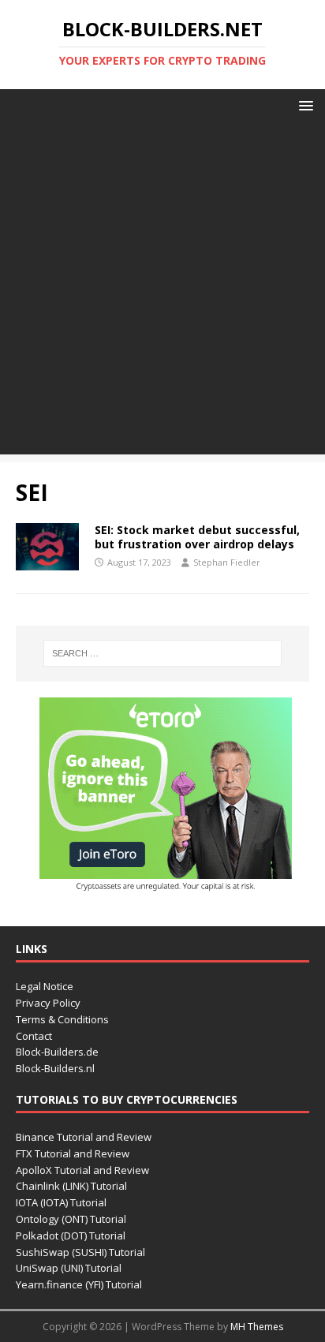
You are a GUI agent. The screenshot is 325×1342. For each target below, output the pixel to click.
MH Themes (256, 1326)
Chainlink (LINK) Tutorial (71, 1186)
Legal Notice (44, 986)
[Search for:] (163, 653)
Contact (34, 1036)
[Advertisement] (162, 291)
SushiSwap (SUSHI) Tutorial (80, 1252)
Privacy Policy (48, 1003)
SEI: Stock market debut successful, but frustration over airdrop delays (197, 536)
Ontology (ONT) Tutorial (71, 1219)
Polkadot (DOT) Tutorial (70, 1235)
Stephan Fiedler (226, 562)
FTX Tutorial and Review (72, 1153)
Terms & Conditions (62, 1019)
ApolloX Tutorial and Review (82, 1170)
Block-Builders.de (57, 1052)
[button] (303, 104)
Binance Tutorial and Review (83, 1137)
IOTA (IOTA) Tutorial (61, 1202)
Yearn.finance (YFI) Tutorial (79, 1284)
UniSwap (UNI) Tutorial (68, 1268)
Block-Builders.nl (55, 1068)
